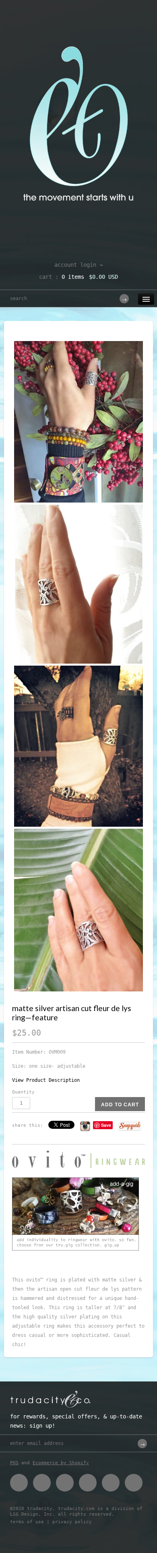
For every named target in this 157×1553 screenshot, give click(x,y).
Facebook (19, 1483)
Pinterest (65, 1483)
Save (106, 1125)
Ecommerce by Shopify (61, 1462)
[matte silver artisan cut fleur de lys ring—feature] (78, 422)
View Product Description (46, 1080)
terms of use (27, 1521)
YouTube (134, 1483)
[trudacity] (78, 26)
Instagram (111, 1483)
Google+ (88, 1483)
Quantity (23, 1092)
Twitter (42, 1483)
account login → (78, 265)
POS (14, 1462)
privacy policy (72, 1521)
